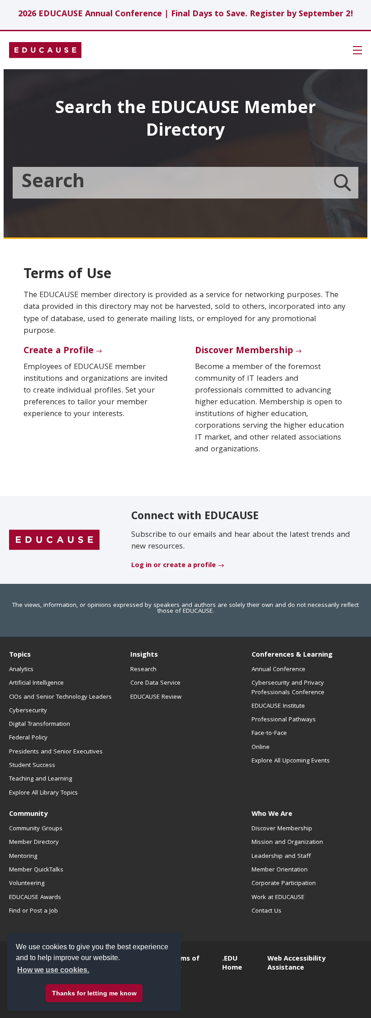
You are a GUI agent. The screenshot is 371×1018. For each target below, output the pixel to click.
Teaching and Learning (40, 779)
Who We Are (272, 814)
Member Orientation (280, 870)
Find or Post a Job (33, 911)
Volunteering (26, 884)
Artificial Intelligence (36, 683)
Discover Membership (244, 351)
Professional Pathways (284, 720)
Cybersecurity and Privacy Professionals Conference (288, 687)
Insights (144, 655)
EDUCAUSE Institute (278, 706)
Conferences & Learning (292, 655)
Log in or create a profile (173, 566)
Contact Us (266, 911)
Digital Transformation (39, 724)
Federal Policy (28, 738)
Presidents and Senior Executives (56, 752)
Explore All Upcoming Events (291, 761)
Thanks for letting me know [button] (94, 993)
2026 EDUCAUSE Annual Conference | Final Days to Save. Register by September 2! (185, 15)
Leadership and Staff (281, 857)
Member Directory (34, 843)
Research (143, 670)
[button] (357, 50)
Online (261, 748)
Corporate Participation (284, 884)
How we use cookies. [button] (53, 970)
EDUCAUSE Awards (35, 898)
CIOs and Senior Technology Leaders (60, 697)
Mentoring (23, 857)
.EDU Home (232, 963)
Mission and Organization (287, 843)
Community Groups (35, 829)
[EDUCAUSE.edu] (45, 50)
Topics (20, 655)
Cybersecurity (28, 711)
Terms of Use (184, 963)
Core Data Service (155, 683)
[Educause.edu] (54, 540)
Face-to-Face (269, 734)
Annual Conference (278, 670)
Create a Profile (59, 351)
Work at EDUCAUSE (278, 898)
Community (28, 814)
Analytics (21, 670)
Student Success (32, 766)
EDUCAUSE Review (155, 697)
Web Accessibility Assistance (296, 963)
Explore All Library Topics (43, 793)
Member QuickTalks (36, 870)
